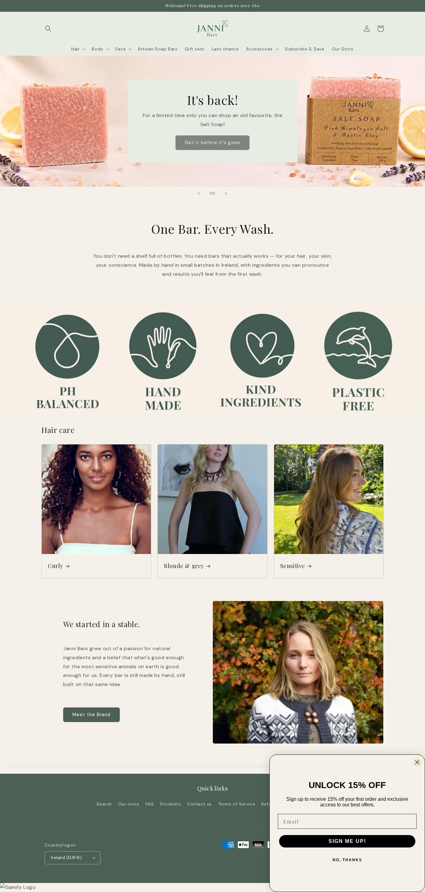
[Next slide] (226, 193)
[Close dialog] (417, 762)
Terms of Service (236, 804)
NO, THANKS (347, 860)
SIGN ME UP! (347, 841)
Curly (55, 566)
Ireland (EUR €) (66, 857)
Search (104, 804)
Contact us (199, 804)
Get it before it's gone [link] (212, 142)
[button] (48, 28)
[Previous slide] (199, 193)
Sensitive (292, 566)
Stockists (170, 804)
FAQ (150, 804)
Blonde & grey (184, 566)
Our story (128, 804)
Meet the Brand (91, 714)
